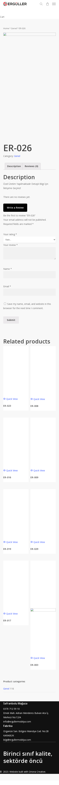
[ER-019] (16, 513)
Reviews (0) (31, 166)
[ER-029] (43, 513)
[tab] (14, 166)
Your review (10, 244)
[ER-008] (43, 370)
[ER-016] (16, 442)
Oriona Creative (37, 771)
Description (14, 166)
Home (6, 28)
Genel (14, 28)
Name (7, 268)
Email (7, 286)
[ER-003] (43, 607)
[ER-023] (16, 370)
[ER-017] (16, 585)
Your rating (10, 234)
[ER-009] (43, 442)
